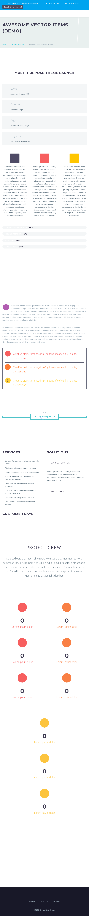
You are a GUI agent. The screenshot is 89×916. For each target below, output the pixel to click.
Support (32, 901)
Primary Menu (84, 13)
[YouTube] (46, 893)
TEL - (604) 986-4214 (52, 3)
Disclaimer (56, 901)
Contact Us (44, 901)
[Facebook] (43, 893)
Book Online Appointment (13, 7)
